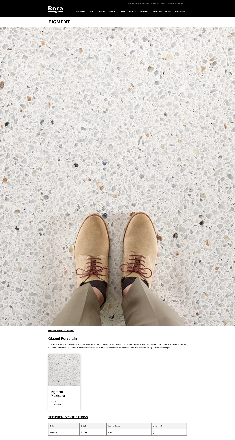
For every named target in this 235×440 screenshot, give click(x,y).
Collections (60, 330)
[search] (184, 3)
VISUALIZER (132, 11)
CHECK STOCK (157, 11)
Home (51, 330)
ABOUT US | (138, 3)
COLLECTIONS (80, 11)
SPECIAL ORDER (145, 11)
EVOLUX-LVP (122, 11)
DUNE (92, 11)
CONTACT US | (170, 3)
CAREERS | (163, 3)
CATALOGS (168, 11)
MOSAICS (112, 11)
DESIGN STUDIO (180, 11)
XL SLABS (102, 11)
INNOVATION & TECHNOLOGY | (150, 3)
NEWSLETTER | (179, 3)
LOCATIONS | (130, 3)
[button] (2, 175)
